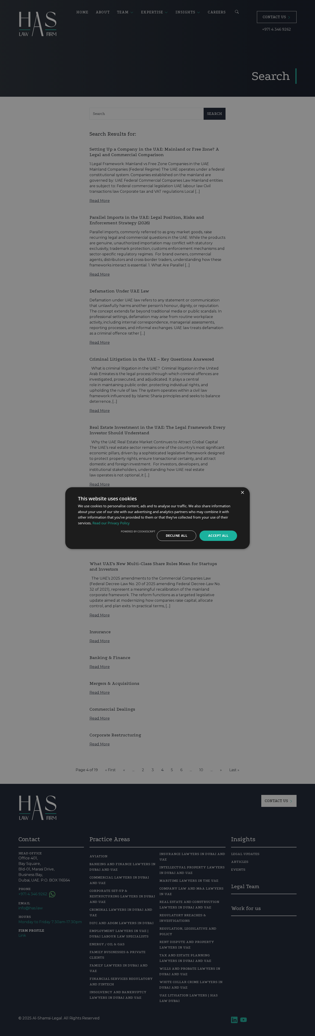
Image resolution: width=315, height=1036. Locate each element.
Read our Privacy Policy (111, 523)
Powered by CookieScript (138, 531)
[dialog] (157, 518)
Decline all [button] (176, 535)
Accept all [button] (218, 535)
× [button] (242, 492)
